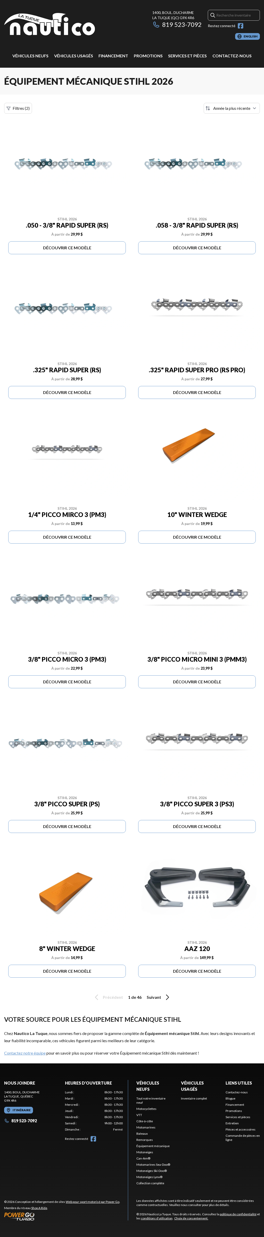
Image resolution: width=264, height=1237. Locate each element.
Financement (113, 55)
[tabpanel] (94, 1111)
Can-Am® (143, 1158)
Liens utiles (239, 1082)
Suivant (154, 997)
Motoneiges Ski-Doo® (151, 1171)
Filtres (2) (21, 108)
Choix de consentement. (191, 1218)
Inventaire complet (194, 1098)
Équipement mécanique (153, 1146)
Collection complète (150, 1183)
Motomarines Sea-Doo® (153, 1164)
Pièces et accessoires (240, 1129)
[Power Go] (62, 1216)
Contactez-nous (232, 55)
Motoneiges (144, 1152)
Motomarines (145, 1127)
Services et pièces (187, 55)
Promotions (148, 55)
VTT (139, 1115)
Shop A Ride (39, 1208)
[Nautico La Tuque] (49, 24)
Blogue (230, 1098)
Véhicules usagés (73, 55)
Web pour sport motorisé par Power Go (92, 1202)
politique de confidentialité (238, 1214)
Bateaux (142, 1133)
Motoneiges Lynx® (149, 1177)
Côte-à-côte (144, 1121)
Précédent (113, 997)
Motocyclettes (146, 1109)
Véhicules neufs (30, 55)
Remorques (144, 1140)
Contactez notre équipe (25, 1052)
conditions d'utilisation (156, 1218)
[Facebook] (240, 26)
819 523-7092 (182, 24)
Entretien (232, 1123)
